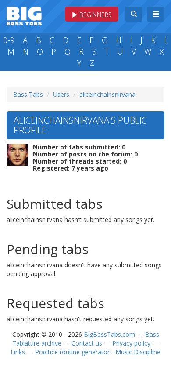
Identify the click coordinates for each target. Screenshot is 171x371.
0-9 (8, 40)
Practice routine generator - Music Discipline (97, 352)
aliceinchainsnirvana (107, 94)
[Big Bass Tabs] (24, 15)
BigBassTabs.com (109, 334)
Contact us (86, 343)
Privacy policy (131, 343)
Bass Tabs (28, 94)
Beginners (95, 15)
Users (61, 94)
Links (18, 352)
